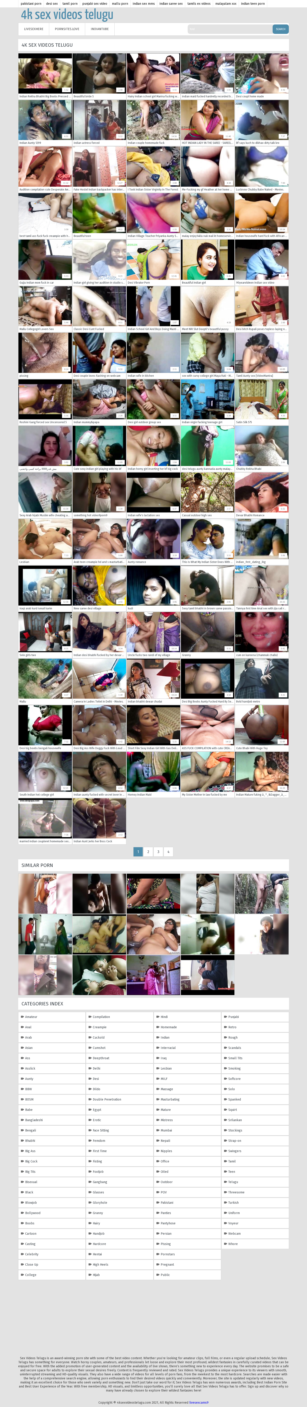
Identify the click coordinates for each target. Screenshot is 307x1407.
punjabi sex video (94, 4)
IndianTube (100, 29)
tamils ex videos (199, 4)
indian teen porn (253, 4)
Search (280, 29)
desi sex (52, 4)
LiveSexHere (33, 29)
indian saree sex (171, 4)
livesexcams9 (199, 1403)
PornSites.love (67, 29)
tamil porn (70, 4)
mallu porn (120, 4)
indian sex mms (144, 4)
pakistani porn (31, 4)
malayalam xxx (225, 4)
